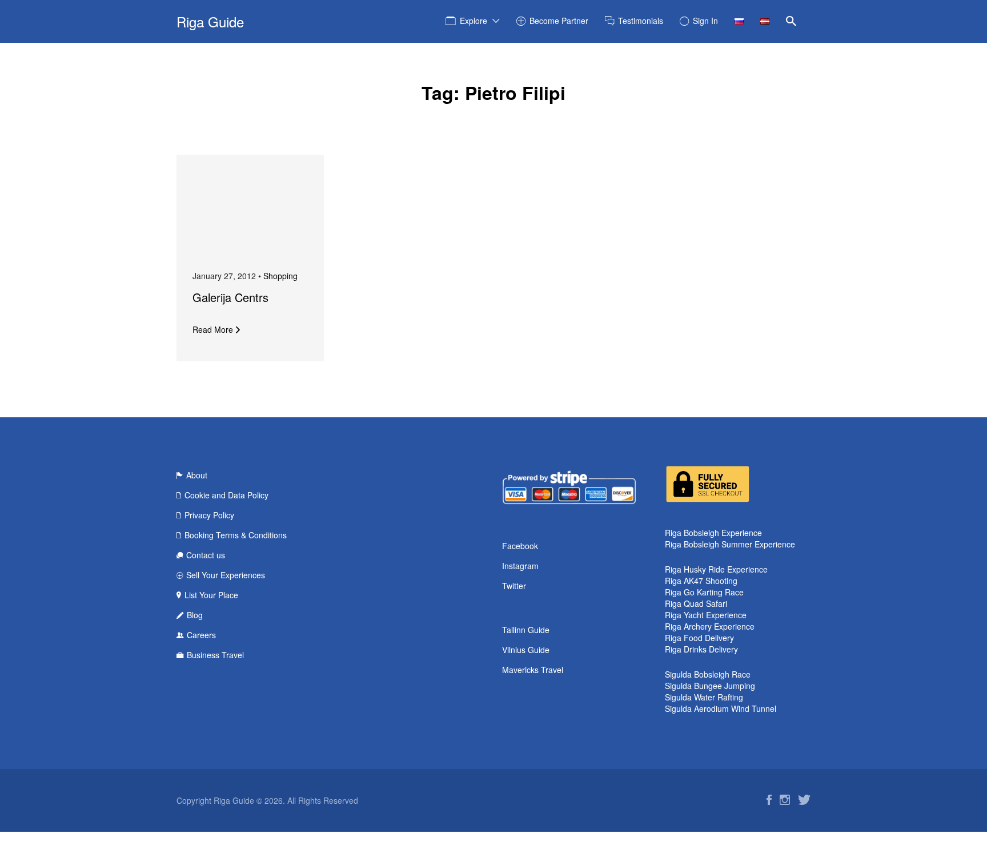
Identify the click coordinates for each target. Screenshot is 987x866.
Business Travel (215, 654)
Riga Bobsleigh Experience (713, 532)
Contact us (205, 555)
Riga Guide (210, 21)
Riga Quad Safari (696, 603)
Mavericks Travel (532, 669)
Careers (201, 635)
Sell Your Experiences (225, 575)
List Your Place (211, 595)
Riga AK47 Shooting (701, 580)
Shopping (280, 275)
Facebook (520, 545)
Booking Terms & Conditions (235, 535)
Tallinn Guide (525, 629)
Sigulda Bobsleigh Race (708, 674)
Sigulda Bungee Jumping (710, 685)
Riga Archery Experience (710, 626)
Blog (195, 615)
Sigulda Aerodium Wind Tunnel (720, 708)
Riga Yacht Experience (706, 615)
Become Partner (558, 20)
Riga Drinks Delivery (701, 649)
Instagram (520, 565)
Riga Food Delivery (699, 637)
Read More (212, 329)
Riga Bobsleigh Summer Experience (730, 544)
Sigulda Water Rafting (704, 697)
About (196, 475)
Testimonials (640, 20)
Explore (473, 20)
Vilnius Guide (525, 649)
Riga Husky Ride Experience (716, 569)
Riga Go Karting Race (704, 592)
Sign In (705, 20)
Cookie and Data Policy (226, 495)
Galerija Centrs (230, 297)
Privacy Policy (209, 515)
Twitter (514, 585)
